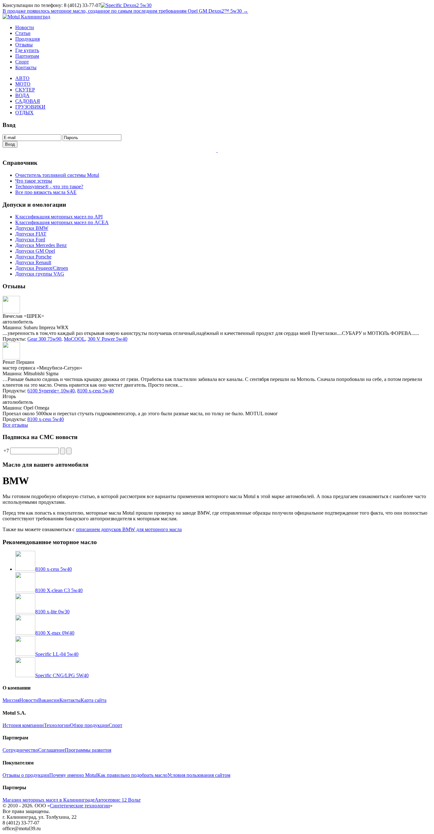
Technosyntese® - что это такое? (49, 186)
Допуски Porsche (33, 256)
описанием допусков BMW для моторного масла (129, 529)
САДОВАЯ (27, 101)
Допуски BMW (31, 228)
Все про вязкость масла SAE (46, 192)
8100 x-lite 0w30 (52, 611)
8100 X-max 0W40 (54, 633)
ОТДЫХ (24, 112)
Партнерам (27, 56)
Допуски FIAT (30, 234)
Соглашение (51, 750)
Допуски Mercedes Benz (41, 245)
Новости (24, 27)
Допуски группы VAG (39, 274)
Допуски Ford (30, 239)
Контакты (26, 67)
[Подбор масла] (217, 150)
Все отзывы (15, 425)
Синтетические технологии (80, 805)
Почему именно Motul (73, 775)
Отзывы (24, 44)
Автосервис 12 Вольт (118, 800)
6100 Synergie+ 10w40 (51, 390)
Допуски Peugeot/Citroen (41, 268)
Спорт (22, 61)
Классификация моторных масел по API (59, 216)
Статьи (23, 33)
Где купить (27, 50)
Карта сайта (93, 700)
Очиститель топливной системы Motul (57, 175)
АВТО (22, 78)
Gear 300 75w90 (44, 339)
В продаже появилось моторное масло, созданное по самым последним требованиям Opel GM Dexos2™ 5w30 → (125, 11)
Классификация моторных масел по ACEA (62, 222)
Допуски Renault (33, 262)
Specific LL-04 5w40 (56, 654)
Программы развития (88, 750)
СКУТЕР (25, 89)
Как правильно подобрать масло (132, 775)
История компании (23, 725)
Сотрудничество (20, 750)
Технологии (57, 725)
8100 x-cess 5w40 (95, 390)
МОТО (23, 84)
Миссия (11, 700)
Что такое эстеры (33, 180)
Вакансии (48, 700)
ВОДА (22, 95)
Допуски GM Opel (35, 251)
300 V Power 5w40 (107, 339)
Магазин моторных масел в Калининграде (49, 800)
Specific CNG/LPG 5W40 (62, 675)
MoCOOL (74, 339)
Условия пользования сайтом (198, 775)
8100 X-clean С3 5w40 (59, 590)
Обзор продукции (89, 725)
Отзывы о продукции (26, 775)
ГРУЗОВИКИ (30, 107)
